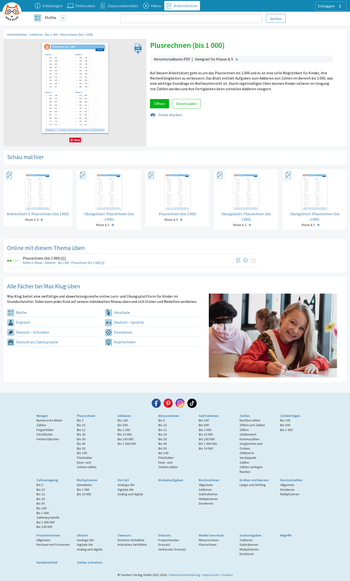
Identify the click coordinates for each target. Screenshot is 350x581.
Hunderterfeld (46, 562)
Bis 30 (81, 439)
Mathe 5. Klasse (32, 263)
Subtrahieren (208, 416)
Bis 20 (81, 434)
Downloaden (186, 103)
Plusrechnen (86, 416)
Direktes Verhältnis (131, 540)
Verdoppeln (248, 458)
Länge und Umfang (253, 485)
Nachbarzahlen (250, 420)
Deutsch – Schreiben (32, 332)
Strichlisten (44, 434)
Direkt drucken (170, 114)
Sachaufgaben (250, 535)
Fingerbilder (45, 430)
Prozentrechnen (48, 535)
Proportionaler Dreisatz (168, 542)
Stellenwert (248, 434)
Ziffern (244, 430)
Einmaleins (122, 332)
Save (77, 140)
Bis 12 (81, 430)
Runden (245, 472)
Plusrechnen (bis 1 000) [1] (44, 258)
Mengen (42, 416)
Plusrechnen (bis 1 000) (76, 34)
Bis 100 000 (125, 439)
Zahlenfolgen (290, 416)
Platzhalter (84, 458)
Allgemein (206, 485)
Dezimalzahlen (291, 480)
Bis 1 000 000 (127, 443)
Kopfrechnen (124, 342)
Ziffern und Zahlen (252, 425)
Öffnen (159, 103)
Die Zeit (123, 480)
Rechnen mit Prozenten (53, 544)
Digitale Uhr (126, 489)
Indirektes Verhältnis (132, 544)
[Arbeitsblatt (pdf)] (238, 260)
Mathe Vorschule (211, 535)
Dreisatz (164, 535)
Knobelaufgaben (170, 480)
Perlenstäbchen (47, 439)
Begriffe (286, 535)
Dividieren (206, 503)
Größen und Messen (254, 480)
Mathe (50, 17)
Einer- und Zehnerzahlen (86, 464)
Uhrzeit (82, 535)
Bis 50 (81, 448)
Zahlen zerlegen (251, 467)
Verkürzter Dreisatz (172, 549)
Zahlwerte (247, 453)
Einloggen (326, 6)
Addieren (36, 34)
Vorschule (121, 312)
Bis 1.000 (63, 263)
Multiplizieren (87, 480)
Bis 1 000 (51, 34)
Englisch (22, 322)
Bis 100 (82, 453)
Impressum (211, 575)
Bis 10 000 (125, 434)
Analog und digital (130, 494)
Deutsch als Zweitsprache (36, 342)
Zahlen (245, 416)
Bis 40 (81, 443)
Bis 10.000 (206, 448)
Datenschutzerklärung (184, 575)
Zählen (41, 425)
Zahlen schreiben (89, 562)
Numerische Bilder (49, 420)
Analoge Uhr (126, 485)
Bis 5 (80, 420)
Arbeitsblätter (17, 34)
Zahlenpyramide (48, 517)
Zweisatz (124, 535)
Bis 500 (123, 425)
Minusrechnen (168, 416)
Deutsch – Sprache (128, 322)
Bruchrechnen (209, 480)
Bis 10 (81, 425)
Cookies (227, 575)
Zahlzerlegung (47, 480)
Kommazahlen (250, 439)
